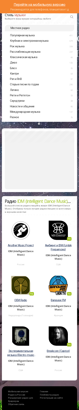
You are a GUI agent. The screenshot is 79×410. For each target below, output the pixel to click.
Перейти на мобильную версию (40, 4)
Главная (44, 391)
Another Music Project (21, 245)
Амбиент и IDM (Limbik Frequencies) (58, 247)
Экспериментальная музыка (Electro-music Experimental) (20, 353)
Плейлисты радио (49, 395)
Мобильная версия (18, 391)
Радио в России (16, 395)
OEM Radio (20, 300)
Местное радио (20, 28)
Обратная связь (16, 404)
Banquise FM (58, 300)
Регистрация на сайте (51, 398)
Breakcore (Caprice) (58, 351)
